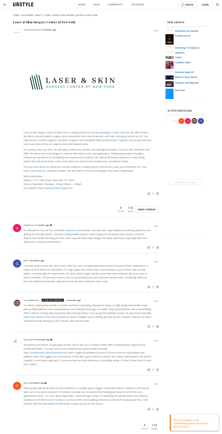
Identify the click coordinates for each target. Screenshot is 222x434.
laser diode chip (89, 269)
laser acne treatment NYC (127, 166)
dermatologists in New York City (112, 132)
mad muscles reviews (51, 399)
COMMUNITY (115, 4)
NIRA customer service (71, 230)
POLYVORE (137, 4)
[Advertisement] (185, 182)
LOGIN (205, 4)
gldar (26, 260)
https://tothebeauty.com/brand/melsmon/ (45, 352)
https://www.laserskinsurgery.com (55, 188)
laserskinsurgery (32, 29)
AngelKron (29, 225)
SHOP (96, 4)
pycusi (27, 383)
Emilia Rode (30, 339)
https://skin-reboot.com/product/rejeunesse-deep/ (50, 317)
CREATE (189, 4)
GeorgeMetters (31, 300)
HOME (81, 4)
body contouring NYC (35, 170)
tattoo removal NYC (102, 166)
